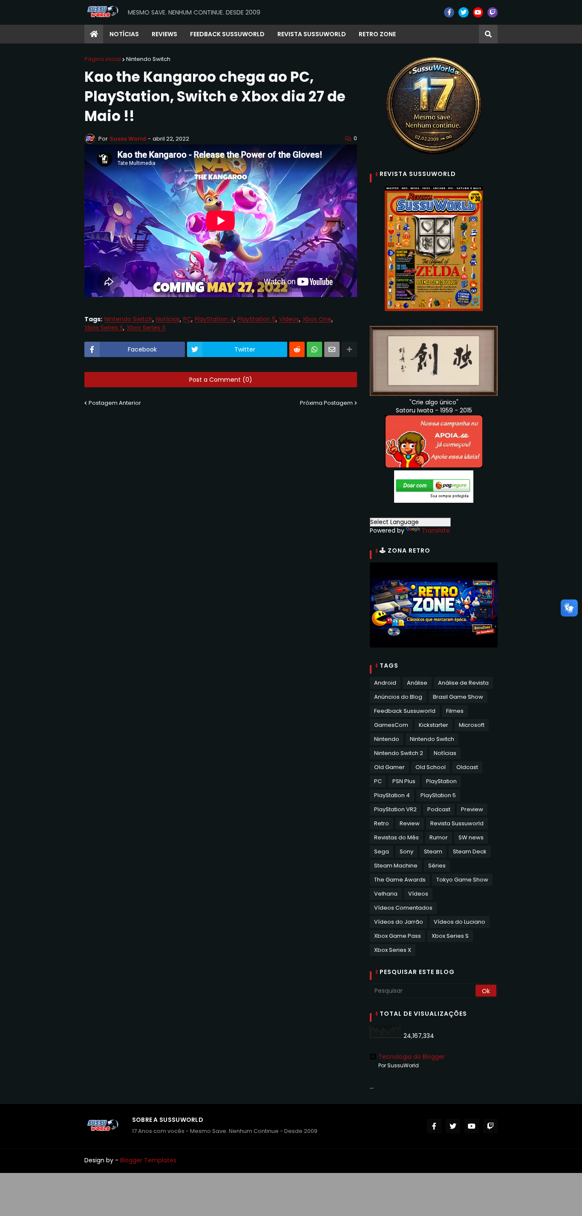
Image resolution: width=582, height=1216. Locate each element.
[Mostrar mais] (349, 349)
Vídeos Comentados (403, 908)
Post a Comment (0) (220, 379)
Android (385, 683)
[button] (488, 34)
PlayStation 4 (214, 319)
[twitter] (463, 12)
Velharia (386, 894)
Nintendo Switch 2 (398, 753)
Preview (472, 809)
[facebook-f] (449, 12)
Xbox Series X (146, 328)
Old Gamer (389, 767)
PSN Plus (403, 781)
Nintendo (386, 739)
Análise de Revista (463, 683)
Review (410, 823)
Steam (433, 851)
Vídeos (289, 319)
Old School (430, 767)
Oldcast (467, 767)
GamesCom (391, 725)
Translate (436, 530)
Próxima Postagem (326, 403)
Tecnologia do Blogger (411, 1056)
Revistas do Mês (396, 837)
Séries (437, 866)
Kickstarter (433, 725)
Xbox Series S (103, 328)
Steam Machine (396, 866)
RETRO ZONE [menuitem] (377, 34)
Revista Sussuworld (457, 823)
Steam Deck (470, 851)
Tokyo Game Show (462, 880)
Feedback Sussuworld (404, 711)
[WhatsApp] (314, 349)
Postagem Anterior (115, 403)
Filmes (455, 711)
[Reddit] (297, 349)
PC (187, 319)
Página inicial (102, 59)
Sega (381, 851)
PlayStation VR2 (395, 809)
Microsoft (471, 725)
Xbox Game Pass (397, 936)
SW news (471, 837)
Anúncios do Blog (398, 697)
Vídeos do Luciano (459, 922)
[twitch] (492, 12)
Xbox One (317, 319)
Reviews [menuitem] (164, 34)
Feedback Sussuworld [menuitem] (227, 34)
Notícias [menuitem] (124, 34)
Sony (406, 851)
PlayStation (441, 781)
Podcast (438, 809)
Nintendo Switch (148, 59)
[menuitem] (93, 34)
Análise (417, 683)
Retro (381, 823)
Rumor (438, 837)
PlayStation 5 (256, 319)
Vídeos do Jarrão (398, 922)
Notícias (168, 319)
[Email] (332, 349)
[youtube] (478, 12)
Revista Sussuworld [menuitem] (311, 34)
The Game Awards (400, 880)
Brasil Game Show (458, 697)
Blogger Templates (148, 1160)
